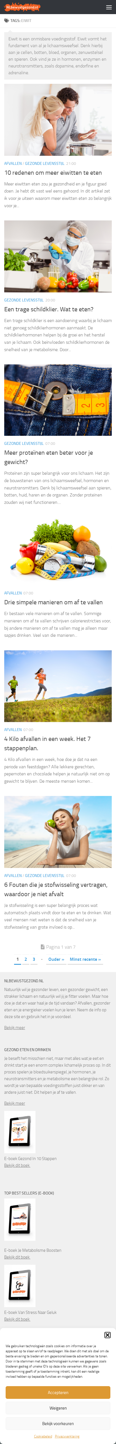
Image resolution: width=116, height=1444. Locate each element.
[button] (107, 1335)
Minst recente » (85, 959)
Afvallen (13, 163)
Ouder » (56, 959)
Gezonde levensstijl (44, 163)
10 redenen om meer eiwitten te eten (53, 172)
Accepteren (58, 1392)
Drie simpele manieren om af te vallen (53, 602)
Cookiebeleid (43, 1436)
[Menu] (109, 7)
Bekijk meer (14, 1027)
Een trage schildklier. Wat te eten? (48, 309)
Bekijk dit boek (17, 1165)
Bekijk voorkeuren (58, 1423)
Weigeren (58, 1408)
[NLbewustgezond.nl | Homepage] (28, 7)
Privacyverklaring (67, 1436)
